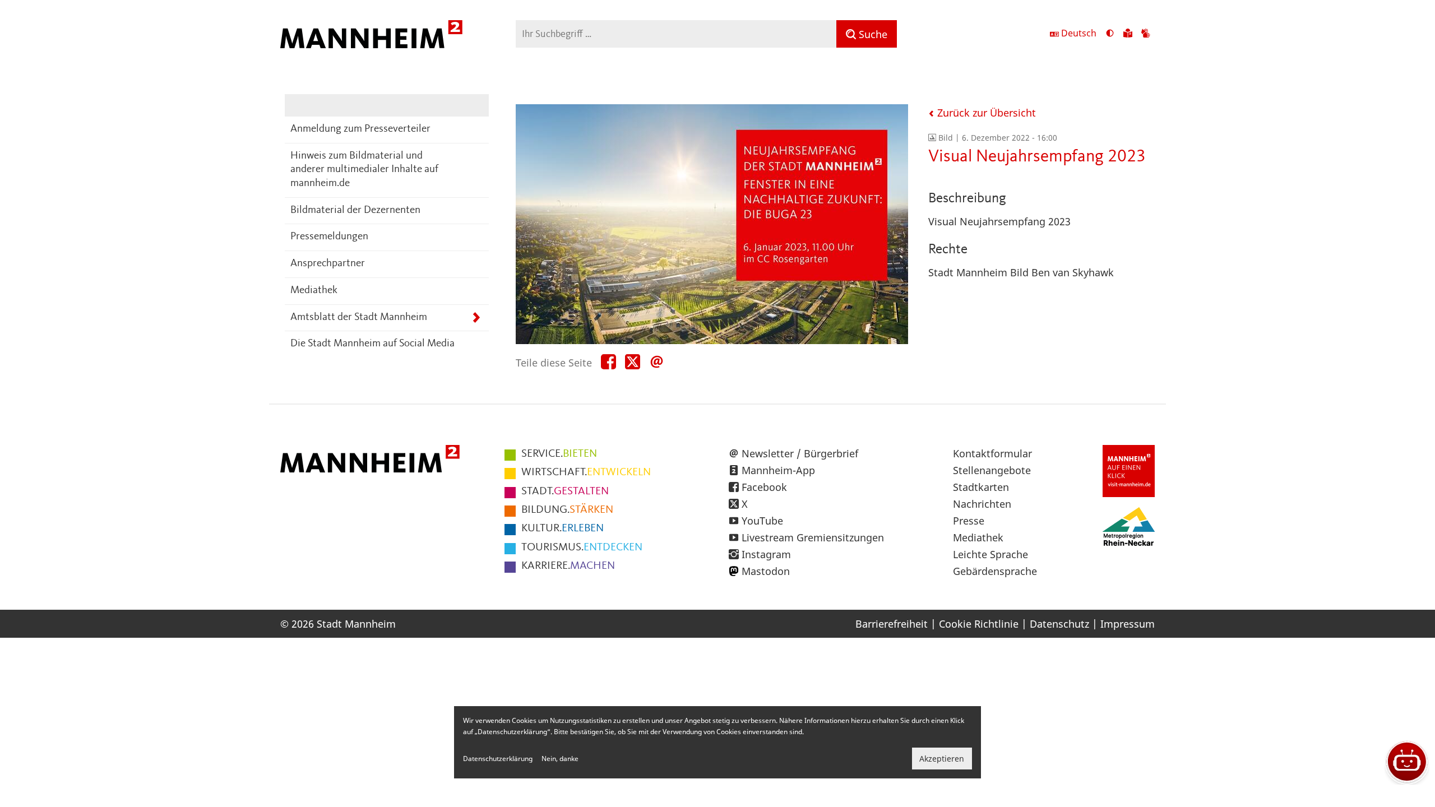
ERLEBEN (562, 528)
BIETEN (559, 454)
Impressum (1127, 623)
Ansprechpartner (327, 263)
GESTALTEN (565, 491)
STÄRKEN (567, 510)
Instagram (766, 554)
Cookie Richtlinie (979, 623)
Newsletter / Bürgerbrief (800, 453)
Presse (968, 520)
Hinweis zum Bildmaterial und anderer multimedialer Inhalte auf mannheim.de (364, 170)
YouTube (762, 520)
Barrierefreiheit (891, 623)
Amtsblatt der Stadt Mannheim (358, 317)
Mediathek (313, 290)
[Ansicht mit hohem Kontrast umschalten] (1109, 34)
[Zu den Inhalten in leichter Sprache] (1127, 34)
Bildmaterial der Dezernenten (355, 210)
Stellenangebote (992, 470)
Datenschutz (1059, 623)
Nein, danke (559, 758)
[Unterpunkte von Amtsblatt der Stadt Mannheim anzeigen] (476, 318)
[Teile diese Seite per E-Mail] (656, 362)
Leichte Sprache (990, 554)
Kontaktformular (992, 453)
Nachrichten (982, 504)
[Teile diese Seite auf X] (632, 362)
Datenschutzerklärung (498, 758)
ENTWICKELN (586, 472)
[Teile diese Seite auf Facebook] (608, 362)
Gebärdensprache (995, 571)
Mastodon (766, 571)
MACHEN (568, 566)
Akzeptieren (941, 758)
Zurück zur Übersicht (985, 112)
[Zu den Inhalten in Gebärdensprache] (1145, 34)
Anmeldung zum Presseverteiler (360, 129)
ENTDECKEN (581, 547)
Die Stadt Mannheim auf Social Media (372, 343)
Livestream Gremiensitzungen (813, 537)
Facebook (764, 487)
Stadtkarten (981, 487)
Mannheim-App (778, 470)
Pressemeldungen (329, 236)
